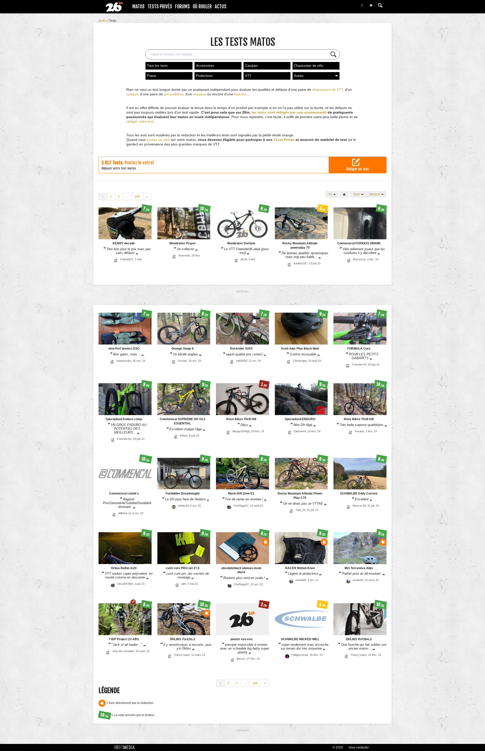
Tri (330, 194)
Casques (251, 66)
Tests (112, 21)
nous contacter (359, 747)
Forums (182, 7)
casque (132, 94)
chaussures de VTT (327, 90)
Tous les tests (157, 66)
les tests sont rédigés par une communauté (289, 112)
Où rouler (202, 7)
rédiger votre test (140, 121)
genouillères (173, 94)
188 (137, 196)
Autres (299, 76)
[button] (371, 5)
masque (199, 94)
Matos (138, 7)
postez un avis (158, 140)
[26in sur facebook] (335, 7)
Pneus (151, 76)
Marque (375, 194)
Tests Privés (160, 7)
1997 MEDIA (126, 747)
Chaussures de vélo (308, 66)
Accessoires (205, 66)
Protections (204, 76)
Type (357, 194)
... (127, 196)
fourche (240, 94)
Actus (220, 7)
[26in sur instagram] (341, 7)
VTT (248, 76)
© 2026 (338, 747)
